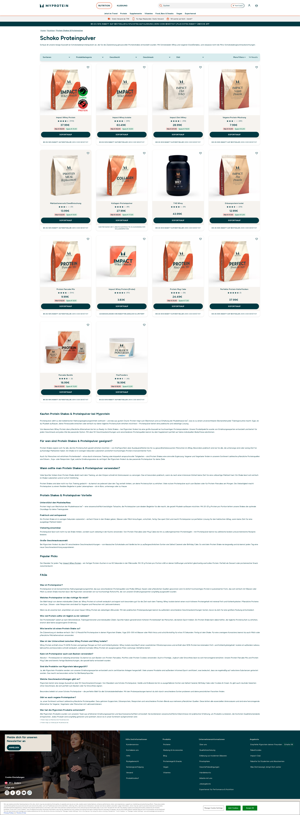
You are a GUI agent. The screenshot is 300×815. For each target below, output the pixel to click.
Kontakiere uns (132, 750)
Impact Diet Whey (178, 117)
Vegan (179, 14)
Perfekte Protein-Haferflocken (234, 289)
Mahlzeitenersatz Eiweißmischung (65, 203)
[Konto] (249, 5)
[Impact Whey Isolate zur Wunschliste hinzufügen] (144, 67)
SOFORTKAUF (65, 135)
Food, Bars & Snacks (165, 14)
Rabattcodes (255, 750)
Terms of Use (21, 813)
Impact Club (255, 756)
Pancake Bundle (66, 375)
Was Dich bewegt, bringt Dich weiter (265, 767)
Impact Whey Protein (65, 117)
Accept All (250, 808)
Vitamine (149, 14)
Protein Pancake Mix (66, 289)
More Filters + (239, 57)
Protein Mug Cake (178, 289)
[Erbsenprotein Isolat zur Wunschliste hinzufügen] (256, 153)
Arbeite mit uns (205, 778)
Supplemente (136, 14)
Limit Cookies (233, 808)
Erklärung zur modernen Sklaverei (213, 756)
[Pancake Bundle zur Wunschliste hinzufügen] (88, 325)
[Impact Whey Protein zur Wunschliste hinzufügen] (88, 67)
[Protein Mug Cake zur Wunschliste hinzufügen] (200, 239)
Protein (123, 14)
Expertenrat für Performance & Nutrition (216, 789)
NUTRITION (104, 5)
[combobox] (201, 5)
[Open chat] (29, 792)
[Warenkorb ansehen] (256, 5)
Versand (129, 773)
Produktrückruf (132, 778)
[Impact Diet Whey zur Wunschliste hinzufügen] (200, 67)
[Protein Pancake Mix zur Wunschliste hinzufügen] (88, 239)
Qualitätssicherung (207, 750)
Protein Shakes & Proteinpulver (69, 30)
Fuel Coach (239, 5)
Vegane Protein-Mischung (234, 117)
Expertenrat (190, 14)
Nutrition (51, 30)
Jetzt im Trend (110, 14)
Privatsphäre (204, 761)
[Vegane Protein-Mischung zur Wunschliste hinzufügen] (256, 67)
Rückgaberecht (132, 761)
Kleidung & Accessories (173, 750)
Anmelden (14, 748)
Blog (165, 756)
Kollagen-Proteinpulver (121, 203)
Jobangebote (205, 784)
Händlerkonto (205, 773)
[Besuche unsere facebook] (12, 792)
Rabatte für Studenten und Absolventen (267, 761)
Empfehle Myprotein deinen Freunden (271, 744)
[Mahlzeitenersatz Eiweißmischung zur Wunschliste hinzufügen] (88, 153)
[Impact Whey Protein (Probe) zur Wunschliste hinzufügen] (144, 239)
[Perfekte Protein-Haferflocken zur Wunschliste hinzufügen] (256, 239)
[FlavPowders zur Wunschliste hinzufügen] (144, 325)
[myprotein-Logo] (54, 5)
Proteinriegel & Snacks (172, 761)
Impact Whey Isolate (121, 117)
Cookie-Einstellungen (14, 777)
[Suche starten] (160, 5)
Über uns (203, 744)
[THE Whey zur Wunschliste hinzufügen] (200, 153)
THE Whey (178, 203)
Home (43, 30)
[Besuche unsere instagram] (7, 792)
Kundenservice (132, 744)
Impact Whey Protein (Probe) (122, 289)
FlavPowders (122, 375)
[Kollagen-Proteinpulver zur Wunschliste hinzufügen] (144, 153)
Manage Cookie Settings (213, 808)
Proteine (166, 744)
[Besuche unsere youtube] (24, 792)
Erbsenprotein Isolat (234, 203)
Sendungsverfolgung (135, 767)
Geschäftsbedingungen (209, 767)
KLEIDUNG (122, 5)
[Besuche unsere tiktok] (18, 792)
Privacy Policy (8, 813)
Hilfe (128, 756)
